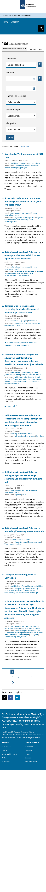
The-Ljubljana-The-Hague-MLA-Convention (20, 576)
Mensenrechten (34, 163)
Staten (13, 540)
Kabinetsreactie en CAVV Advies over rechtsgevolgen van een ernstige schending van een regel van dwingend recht (23, 477)
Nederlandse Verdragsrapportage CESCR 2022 (24, 156)
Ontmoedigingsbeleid (12, 383)
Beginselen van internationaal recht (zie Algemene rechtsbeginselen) (24, 219)
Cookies (28, 758)
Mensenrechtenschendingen (28, 381)
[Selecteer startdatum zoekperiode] (33, 78)
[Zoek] (41, 28)
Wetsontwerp (24, 275)
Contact (5, 750)
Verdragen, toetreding (12, 544)
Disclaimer (29, 747)
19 (31, 677)
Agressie (32, 436)
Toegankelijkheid (31, 761)
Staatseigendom (21, 542)
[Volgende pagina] (13, 682)
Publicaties (6, 761)
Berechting (40, 436)
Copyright (28, 750)
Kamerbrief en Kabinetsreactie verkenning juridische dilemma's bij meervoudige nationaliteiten (21, 309)
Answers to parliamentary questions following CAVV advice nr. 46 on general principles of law (23, 201)
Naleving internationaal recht (21, 434)
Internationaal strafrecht (13, 591)
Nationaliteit (32, 321)
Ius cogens (34, 635)
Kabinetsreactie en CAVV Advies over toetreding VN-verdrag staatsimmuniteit (24, 530)
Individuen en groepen (19, 163)
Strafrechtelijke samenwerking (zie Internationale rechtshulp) (21, 592)
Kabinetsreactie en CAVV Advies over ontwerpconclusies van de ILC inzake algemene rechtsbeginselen (22, 255)
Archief (4, 758)
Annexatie (18, 379)
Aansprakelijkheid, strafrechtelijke (27, 589)
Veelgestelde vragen (9, 754)
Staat (24, 495)
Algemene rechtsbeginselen (25, 217)
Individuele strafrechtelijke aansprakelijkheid (27, 586)
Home (5, 21)
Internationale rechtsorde (20, 213)
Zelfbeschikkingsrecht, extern (15, 637)
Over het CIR (6, 747)
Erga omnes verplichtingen (19, 635)
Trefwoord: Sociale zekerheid (13, 49)
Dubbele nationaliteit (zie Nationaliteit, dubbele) (23, 324)
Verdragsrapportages (19, 168)
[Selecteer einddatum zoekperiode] (33, 88)
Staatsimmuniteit (23, 540)
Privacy (27, 754)
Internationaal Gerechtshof (31, 375)
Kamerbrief (11, 406)
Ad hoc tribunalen (21, 436)
